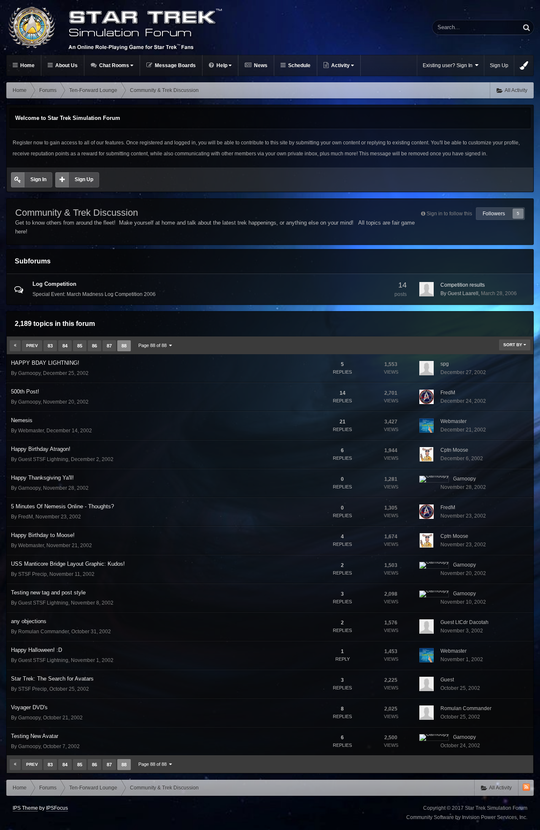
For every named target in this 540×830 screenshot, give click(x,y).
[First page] (15, 345)
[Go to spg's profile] (426, 368)
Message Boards (175, 65)
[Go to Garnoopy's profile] (434, 479)
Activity (340, 65)
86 (94, 345)
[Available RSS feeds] (526, 787)
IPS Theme (25, 808)
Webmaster (31, 431)
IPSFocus (57, 808)
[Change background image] (524, 65)
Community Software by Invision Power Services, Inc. (466, 817)
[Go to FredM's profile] (426, 397)
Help (222, 65)
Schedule (298, 65)
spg (444, 364)
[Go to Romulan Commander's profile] (426, 712)
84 (65, 345)
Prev (32, 345)
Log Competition (54, 284)
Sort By (513, 344)
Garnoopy (29, 373)
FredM (447, 393)
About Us (66, 65)
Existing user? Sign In (449, 65)
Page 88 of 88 (153, 345)
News (260, 65)
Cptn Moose (454, 450)
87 (109, 345)
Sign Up (499, 65)
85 (79, 345)
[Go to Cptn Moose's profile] (426, 454)
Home (27, 65)
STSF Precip (32, 574)
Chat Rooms (114, 65)
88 (124, 345)
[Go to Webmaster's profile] (426, 425)
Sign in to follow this (449, 214)
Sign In (38, 179)
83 (50, 345)
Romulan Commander (43, 632)
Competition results (462, 285)
